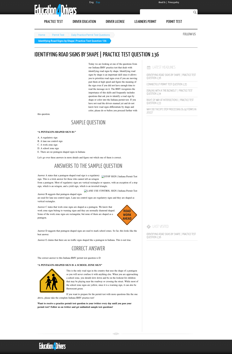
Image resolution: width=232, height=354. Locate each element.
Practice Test (53, 22)
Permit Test (174, 22)
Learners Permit (145, 22)
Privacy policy (173, 2)
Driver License (115, 22)
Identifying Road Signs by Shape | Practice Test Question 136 (72, 41)
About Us (162, 2)
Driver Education (84, 22)
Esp (98, 2)
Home (41, 35)
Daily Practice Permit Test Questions (90, 35)
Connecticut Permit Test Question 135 (167, 84)
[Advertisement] (59, 84)
